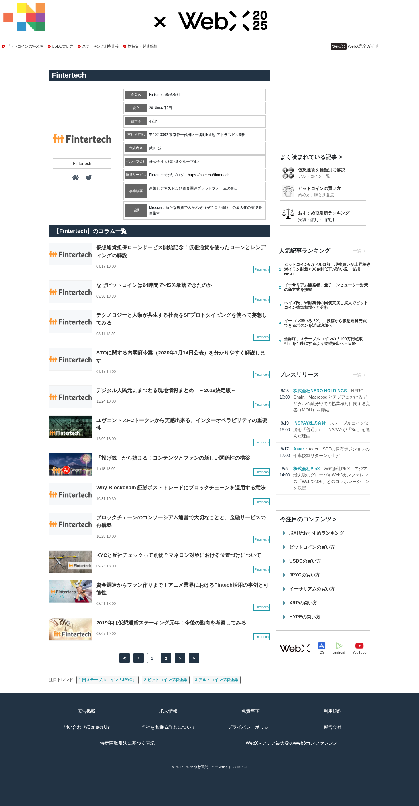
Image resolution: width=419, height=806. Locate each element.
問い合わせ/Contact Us (86, 727)
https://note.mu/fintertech (208, 175)
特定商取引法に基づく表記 (127, 743)
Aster (298, 448)
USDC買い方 (62, 46)
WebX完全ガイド (363, 46)
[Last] (194, 658)
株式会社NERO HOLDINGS (320, 390)
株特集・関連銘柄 (142, 46)
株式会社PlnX (306, 468)
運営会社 (333, 727)
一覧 (357, 250)
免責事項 (250, 711)
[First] (124, 658)
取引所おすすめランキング (316, 533)
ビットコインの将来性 (24, 46)
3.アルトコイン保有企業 (216, 679)
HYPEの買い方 (304, 616)
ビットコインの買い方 (319, 188)
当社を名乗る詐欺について (168, 727)
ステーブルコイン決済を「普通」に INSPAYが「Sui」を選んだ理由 (331, 429)
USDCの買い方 (305, 561)
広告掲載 (86, 711)
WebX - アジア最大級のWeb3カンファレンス (292, 743)
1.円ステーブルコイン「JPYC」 (107, 679)
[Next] (180, 658)
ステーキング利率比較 (100, 46)
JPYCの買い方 (304, 574)
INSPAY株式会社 (309, 423)
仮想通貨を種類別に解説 (321, 169)
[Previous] (138, 658)
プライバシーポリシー (250, 727)
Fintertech (82, 163)
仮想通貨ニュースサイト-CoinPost (220, 767)
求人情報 (168, 711)
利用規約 (333, 711)
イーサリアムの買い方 (312, 588)
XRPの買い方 (303, 602)
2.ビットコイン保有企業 (165, 679)
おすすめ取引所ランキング (323, 212)
